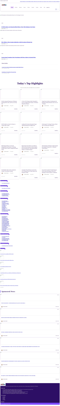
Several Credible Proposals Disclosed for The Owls (5, 266)
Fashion (29, 7)
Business (20, 7)
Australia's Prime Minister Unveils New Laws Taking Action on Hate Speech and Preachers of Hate (29, 171)
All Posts (16, 7)
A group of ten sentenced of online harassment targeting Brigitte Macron (12, 67)
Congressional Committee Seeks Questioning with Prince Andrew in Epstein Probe (18, 57)
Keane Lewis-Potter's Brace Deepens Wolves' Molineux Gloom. (7, 260)
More (44, 7)
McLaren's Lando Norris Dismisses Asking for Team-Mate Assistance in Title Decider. (9, 285)
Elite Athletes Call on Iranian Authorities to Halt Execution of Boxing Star (16, 42)
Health (41, 7)
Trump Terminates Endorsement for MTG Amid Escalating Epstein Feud (8, 279)
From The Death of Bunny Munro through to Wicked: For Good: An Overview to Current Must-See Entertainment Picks (18, 389)
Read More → (16, 130)
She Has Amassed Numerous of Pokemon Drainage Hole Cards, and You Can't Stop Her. (9, 102)
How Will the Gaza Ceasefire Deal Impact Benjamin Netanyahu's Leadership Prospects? (14, 392)
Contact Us (48, 7)
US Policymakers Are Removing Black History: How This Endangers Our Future (18, 26)
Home (12, 7)
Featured (33, 7)
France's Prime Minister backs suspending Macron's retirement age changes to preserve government (15, 393)
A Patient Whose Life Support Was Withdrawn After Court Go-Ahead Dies (12, 390)
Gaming (37, 7)
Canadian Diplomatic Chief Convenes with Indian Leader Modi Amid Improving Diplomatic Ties (20, 346)
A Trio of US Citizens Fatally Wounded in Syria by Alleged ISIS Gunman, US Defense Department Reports (30, 102)
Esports (25, 7)
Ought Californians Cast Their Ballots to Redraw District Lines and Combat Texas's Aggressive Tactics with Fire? (31, 1)
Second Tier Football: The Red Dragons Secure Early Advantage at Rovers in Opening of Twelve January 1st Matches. (49, 171)
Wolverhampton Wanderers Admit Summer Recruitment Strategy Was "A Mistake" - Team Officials (50, 147)
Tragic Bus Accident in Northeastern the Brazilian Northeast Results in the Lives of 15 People (50, 102)
